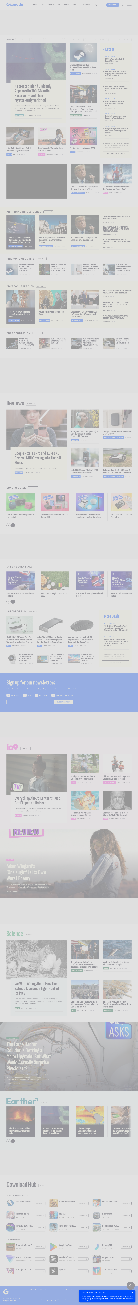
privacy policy (109, 1298)
